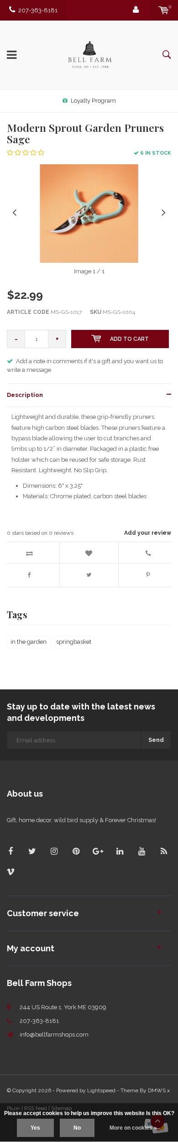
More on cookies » (133, 1128)
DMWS (157, 1090)
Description (25, 394)
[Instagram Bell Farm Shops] (54, 851)
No (77, 1128)
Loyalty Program (93, 100)
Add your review (147, 533)
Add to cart (129, 339)
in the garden (28, 641)
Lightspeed (101, 1090)
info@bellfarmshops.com (54, 1034)
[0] (163, 10)
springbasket (73, 641)
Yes (35, 1128)
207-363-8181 (38, 10)
